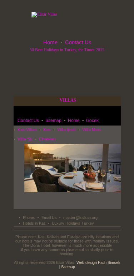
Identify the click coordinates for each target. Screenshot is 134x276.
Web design (86, 262)
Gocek (92, 120)
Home (50, 42)
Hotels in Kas (34, 223)
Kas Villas (27, 129)
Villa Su (25, 139)
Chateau (47, 139)
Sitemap (53, 120)
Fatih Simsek (109, 262)
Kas (47, 129)
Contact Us (78, 42)
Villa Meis (91, 129)
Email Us (49, 217)
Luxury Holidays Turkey (73, 223)
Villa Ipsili (66, 129)
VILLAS (68, 100)
